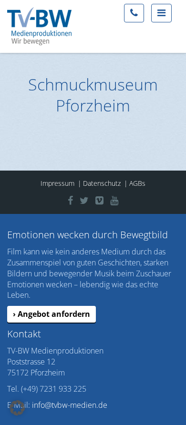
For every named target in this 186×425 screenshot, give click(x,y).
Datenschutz (102, 183)
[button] (17, 408)
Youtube (121, 199)
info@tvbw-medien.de (69, 405)
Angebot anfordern (54, 314)
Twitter (89, 199)
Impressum (57, 183)
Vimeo (104, 199)
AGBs (137, 183)
